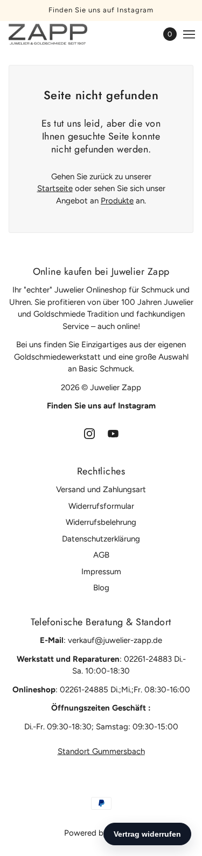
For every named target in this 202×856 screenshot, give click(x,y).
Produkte (117, 201)
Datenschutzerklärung (101, 539)
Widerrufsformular (101, 506)
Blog (101, 587)
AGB (101, 555)
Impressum (101, 571)
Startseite (55, 188)
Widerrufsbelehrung (101, 522)
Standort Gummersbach (101, 751)
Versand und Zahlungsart (101, 489)
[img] (89, 433)
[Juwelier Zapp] (57, 34)
